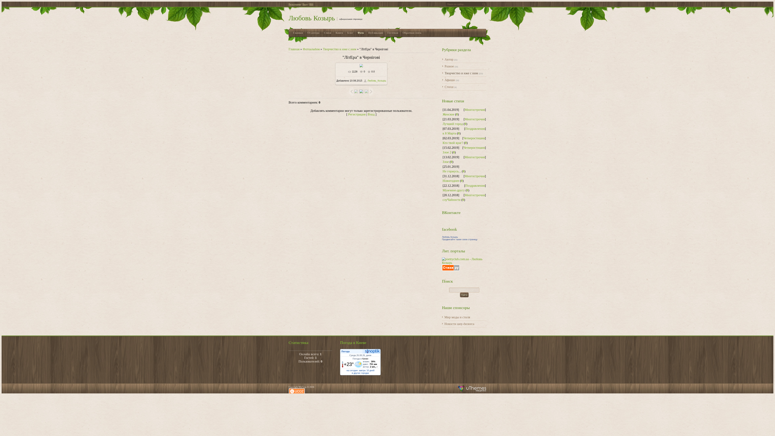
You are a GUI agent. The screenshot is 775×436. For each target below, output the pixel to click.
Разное (449, 66)
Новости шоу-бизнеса (459, 324)
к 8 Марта (449, 133)
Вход (305, 4)
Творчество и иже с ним (339, 49)
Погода (345, 351)
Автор (449, 59)
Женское (448, 114)
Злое (446, 162)
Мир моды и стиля (457, 317)
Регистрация (295, 4)
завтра (362, 370)
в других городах (360, 373)
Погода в (360, 358)
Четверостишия (474, 138)
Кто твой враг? (453, 143)
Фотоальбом (311, 49)
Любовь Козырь (312, 18)
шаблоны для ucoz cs (472, 388)
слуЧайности (452, 199)
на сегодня (352, 370)
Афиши (450, 80)
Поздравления (475, 128)
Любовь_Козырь (377, 80)
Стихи (449, 87)
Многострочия (475, 109)
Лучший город (453, 124)
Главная (294, 49)
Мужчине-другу (454, 190)
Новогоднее (451, 180)
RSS (311, 4)
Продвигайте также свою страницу (460, 239)
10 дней (370, 370)
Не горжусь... (452, 171)
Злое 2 (447, 152)
